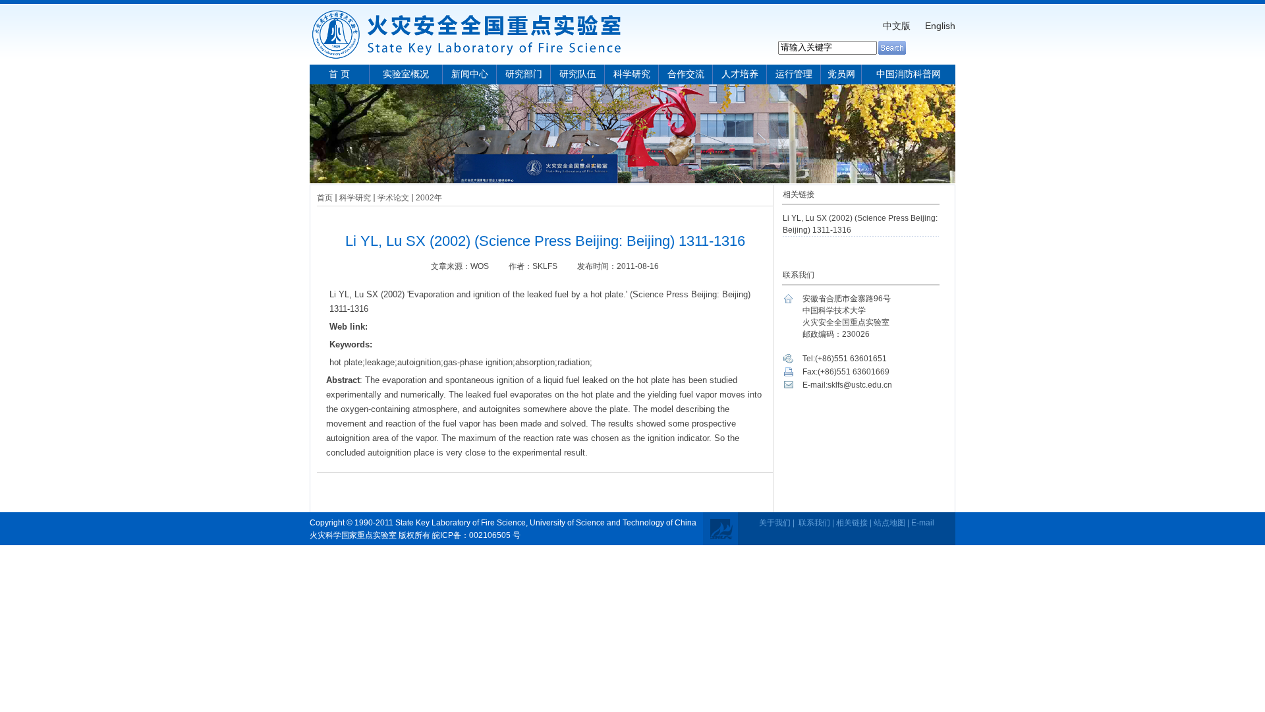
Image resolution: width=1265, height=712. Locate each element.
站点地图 (889, 522)
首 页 (339, 74)
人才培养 (739, 74)
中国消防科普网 (908, 74)
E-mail (922, 522)
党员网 (841, 74)
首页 (325, 197)
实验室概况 (406, 74)
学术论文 (393, 197)
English (940, 25)
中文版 (897, 25)
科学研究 (631, 74)
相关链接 (852, 522)
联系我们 (814, 522)
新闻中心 (469, 74)
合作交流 (685, 74)
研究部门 (523, 74)
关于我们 (775, 522)
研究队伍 (577, 74)
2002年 (429, 197)
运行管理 (793, 74)
